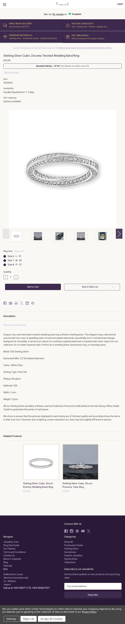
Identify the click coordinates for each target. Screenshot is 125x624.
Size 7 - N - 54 (15, 260)
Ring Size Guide (11, 545)
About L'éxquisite (12, 559)
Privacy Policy (89, 611)
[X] (21, 303)
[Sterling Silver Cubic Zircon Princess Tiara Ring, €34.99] (80, 462)
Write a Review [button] (11, 72)
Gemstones (70, 552)
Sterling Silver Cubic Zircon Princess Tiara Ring (77, 485)
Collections (70, 562)
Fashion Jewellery (73, 555)
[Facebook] (5, 303)
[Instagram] (71, 531)
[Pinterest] (32, 303)
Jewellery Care (11, 542)
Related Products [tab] (12, 436)
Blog (5, 562)
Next (119, 234)
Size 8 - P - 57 (15, 264)
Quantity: (7, 272)
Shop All (68, 542)
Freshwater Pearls (73, 545)
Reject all (28, 619)
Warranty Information (14, 325)
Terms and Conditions (14, 552)
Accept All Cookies (52, 619)
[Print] (16, 303)
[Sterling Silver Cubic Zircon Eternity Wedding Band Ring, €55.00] (41, 462)
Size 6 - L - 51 (14, 256)
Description (9, 316)
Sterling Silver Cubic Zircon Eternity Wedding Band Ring (38, 485)
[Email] (10, 303)
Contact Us (9, 555)
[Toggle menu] (4, 4)
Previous (6, 234)
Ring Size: (13, 251)
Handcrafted (70, 559)
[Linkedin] (27, 303)
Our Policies (9, 548)
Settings (11, 619)
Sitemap (7, 565)
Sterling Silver (71, 548)
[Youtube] (83, 531)
